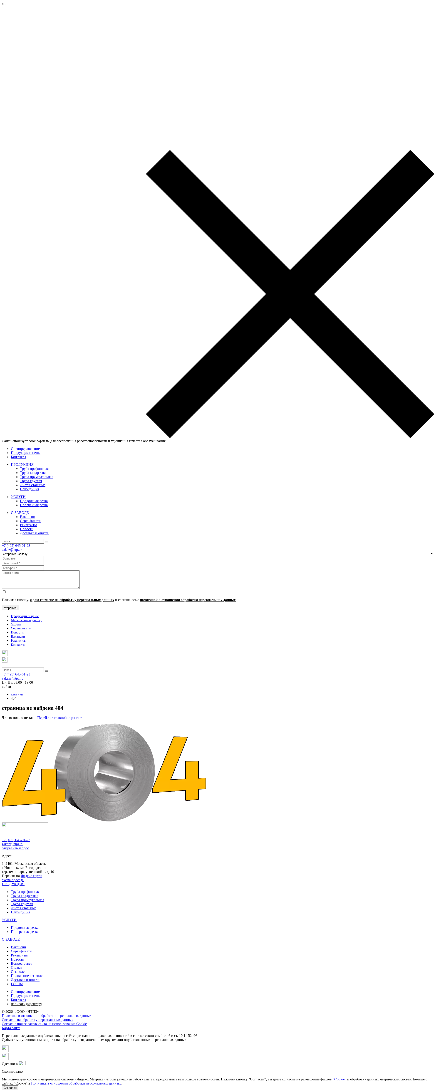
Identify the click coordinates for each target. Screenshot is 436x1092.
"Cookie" (339, 1079)
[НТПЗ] (25, 836)
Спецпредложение (25, 449)
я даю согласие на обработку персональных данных (72, 600)
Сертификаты (30, 521)
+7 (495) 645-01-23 (16, 545)
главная (17, 694)
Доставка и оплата (34, 533)
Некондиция (29, 489)
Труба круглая (31, 481)
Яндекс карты (31, 876)
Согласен (10, 1088)
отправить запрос (15, 848)
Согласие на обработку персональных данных (37, 1020)
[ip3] (22, 1064)
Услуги (16, 624)
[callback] (4, 661)
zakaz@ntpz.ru (12, 550)
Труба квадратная (33, 473)
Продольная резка (34, 501)
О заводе (18, 972)
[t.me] (4, 655)
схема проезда (13, 880)
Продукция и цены (25, 453)
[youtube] (5, 1059)
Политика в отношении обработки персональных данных (47, 1016)
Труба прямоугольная (36, 477)
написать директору (26, 1004)
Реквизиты (28, 525)
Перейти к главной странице (59, 718)
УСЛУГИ (18, 497)
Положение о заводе (26, 976)
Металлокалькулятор (26, 620)
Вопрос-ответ (21, 963)
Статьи (16, 967)
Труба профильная (34, 469)
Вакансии (27, 517)
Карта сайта (11, 1028)
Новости (26, 529)
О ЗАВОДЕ (20, 513)
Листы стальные (32, 485)
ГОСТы (17, 984)
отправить (10, 608)
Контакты (18, 457)
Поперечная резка (34, 505)
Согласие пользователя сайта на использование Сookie (44, 1024)
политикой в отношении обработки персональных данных (188, 600)
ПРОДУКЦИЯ (22, 464)
